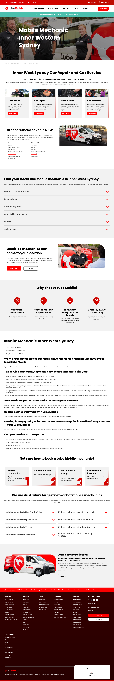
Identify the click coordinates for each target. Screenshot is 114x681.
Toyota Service (77, 617)
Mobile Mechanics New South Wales (51, 590)
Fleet (28, 2)
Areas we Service (93, 607)
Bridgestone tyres (44, 604)
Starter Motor (26, 609)
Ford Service (76, 607)
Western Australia (58, 609)
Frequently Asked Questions (12, 650)
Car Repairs (53, 9)
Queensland (57, 604)
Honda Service (77, 602)
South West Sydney (14, 156)
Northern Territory (58, 614)
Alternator (26, 607)
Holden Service (77, 599)
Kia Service (76, 609)
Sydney (10, 143)
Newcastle (34, 154)
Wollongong (34, 156)
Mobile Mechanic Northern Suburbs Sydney (28, 590)
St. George (11, 158)
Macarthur (11, 149)
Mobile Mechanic (16, 63)
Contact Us (105, 2)
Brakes (25, 604)
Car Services (39, 9)
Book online (13, 113)
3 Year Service (8, 607)
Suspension (26, 625)
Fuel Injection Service (10, 617)
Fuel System (26, 627)
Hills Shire (34, 145)
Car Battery (26, 602)
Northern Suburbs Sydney (16, 152)
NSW (24, 63)
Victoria (56, 602)
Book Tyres (42, 599)
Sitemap (90, 610)
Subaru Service (77, 622)
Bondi (10, 145)
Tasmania (56, 612)
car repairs (20, 82)
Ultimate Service (9, 614)
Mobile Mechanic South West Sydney (72, 590)
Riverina (33, 147)
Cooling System (27, 614)
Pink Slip (7, 612)
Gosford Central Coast (38, 152)
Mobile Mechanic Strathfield (91, 590)
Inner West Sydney (14, 147)
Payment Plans (9, 652)
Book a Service (9, 599)
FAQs (34, 2)
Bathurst (33, 149)
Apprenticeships (9, 647)
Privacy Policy (8, 657)
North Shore (12, 154)
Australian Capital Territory (61, 617)
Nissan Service (77, 619)
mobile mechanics (30, 258)
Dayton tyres (42, 609)
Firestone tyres (43, 607)
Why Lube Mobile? (11, 2)
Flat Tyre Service (43, 602)
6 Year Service (9, 609)
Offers (85, 9)
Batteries (65, 9)
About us (63, 576)
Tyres (76, 9)
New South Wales (12, 137)
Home (7, 63)
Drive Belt (25, 619)
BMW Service (76, 612)
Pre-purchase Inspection (11, 619)
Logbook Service (9, 602)
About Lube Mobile (10, 637)
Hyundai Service (77, 604)
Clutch (25, 622)
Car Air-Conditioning (28, 617)
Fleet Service (8, 640)
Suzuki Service (77, 625)
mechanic (54, 501)
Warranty (7, 655)
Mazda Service (77, 614)
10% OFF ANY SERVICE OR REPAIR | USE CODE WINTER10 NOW (57, 15)
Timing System (27, 612)
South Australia (58, 607)
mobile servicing (39, 82)
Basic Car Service (9, 604)
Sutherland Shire (36, 143)
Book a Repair (26, 599)
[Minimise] (107, 668)
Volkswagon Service (78, 627)
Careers (21, 2)
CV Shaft (25, 630)
